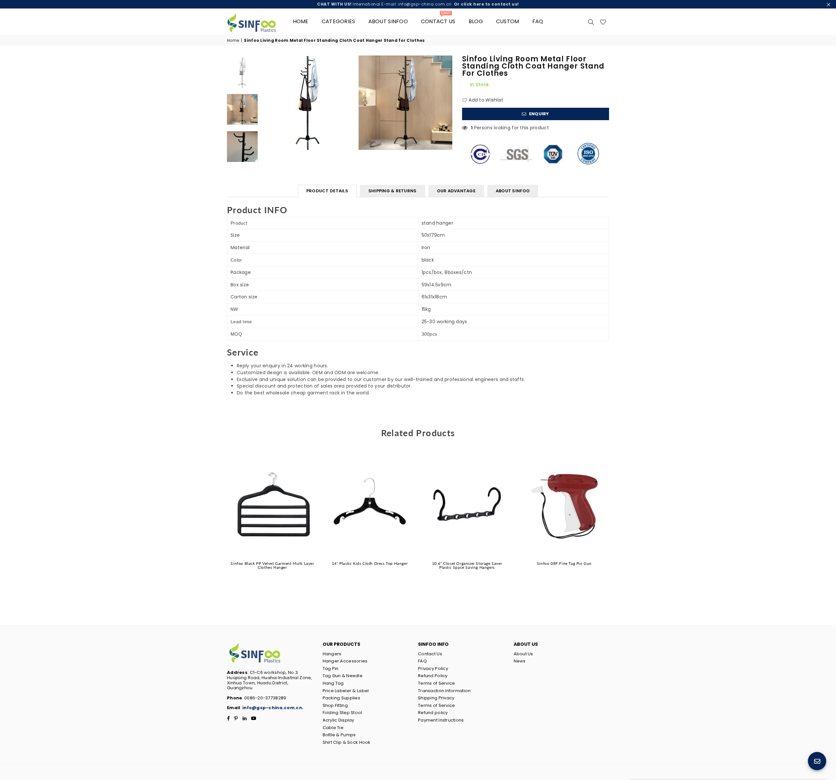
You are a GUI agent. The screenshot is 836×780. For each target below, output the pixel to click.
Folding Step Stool (342, 712)
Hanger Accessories (345, 661)
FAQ (537, 21)
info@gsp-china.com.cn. (272, 708)
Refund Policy (433, 676)
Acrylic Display (338, 720)
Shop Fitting (335, 705)
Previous (266, 102)
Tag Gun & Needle (342, 676)
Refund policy (433, 712)
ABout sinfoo (388, 21)
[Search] (591, 21)
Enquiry (538, 114)
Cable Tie (333, 727)
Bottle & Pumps (339, 735)
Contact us (438, 19)
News (520, 661)
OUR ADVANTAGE (456, 191)
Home (301, 21)
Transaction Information (444, 691)
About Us (523, 654)
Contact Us (430, 654)
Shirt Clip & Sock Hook (347, 742)
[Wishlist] (603, 21)
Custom (507, 21)
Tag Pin (331, 668)
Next (446, 102)
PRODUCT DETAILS (327, 191)
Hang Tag (333, 683)
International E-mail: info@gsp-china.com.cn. (418, 4)
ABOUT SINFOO (513, 191)
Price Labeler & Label (346, 691)
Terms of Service (436, 683)
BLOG (476, 21)
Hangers (332, 654)
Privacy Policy (433, 668)
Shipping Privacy (436, 698)
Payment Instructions (441, 720)
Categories (338, 21)
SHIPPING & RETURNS (392, 191)
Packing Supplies (341, 698)
